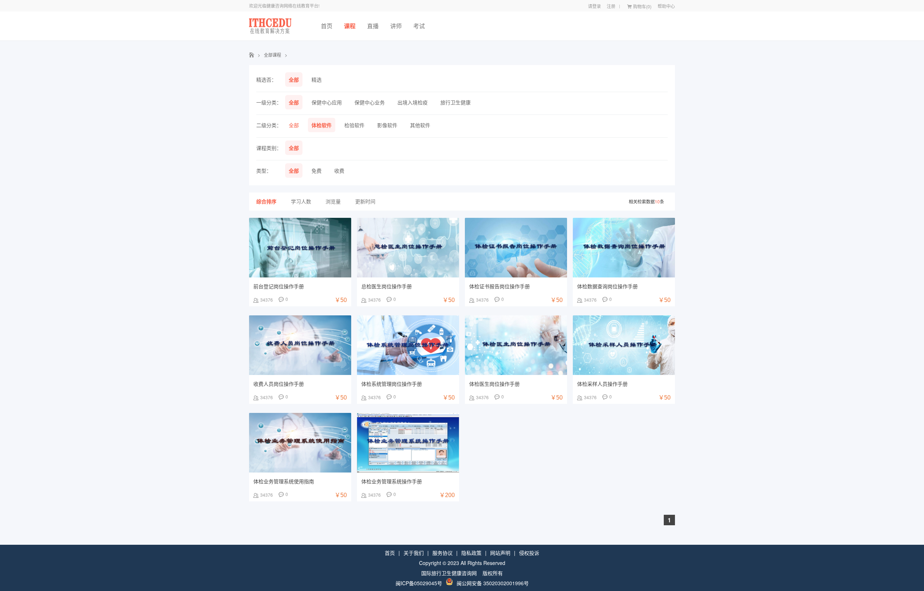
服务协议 (442, 552)
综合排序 (266, 201)
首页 (326, 26)
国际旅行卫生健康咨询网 (449, 573)
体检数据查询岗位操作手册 (607, 286)
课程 (350, 26)
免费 (316, 170)
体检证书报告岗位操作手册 (499, 286)
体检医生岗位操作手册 (494, 383)
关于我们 (414, 552)
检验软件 (354, 125)
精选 (316, 79)
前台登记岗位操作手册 (278, 286)
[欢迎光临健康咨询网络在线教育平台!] (270, 26)
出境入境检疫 (412, 102)
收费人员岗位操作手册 (278, 383)
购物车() (642, 6)
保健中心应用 (326, 102)
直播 (373, 26)
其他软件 (420, 125)
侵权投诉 (529, 552)
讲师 (396, 26)
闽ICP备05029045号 (419, 583)
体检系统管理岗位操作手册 (391, 383)
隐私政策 (471, 552)
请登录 (594, 6)
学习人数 (301, 201)
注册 (611, 6)
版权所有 (493, 573)
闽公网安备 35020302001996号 (493, 583)
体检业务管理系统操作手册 (391, 481)
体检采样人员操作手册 (602, 383)
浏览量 (333, 201)
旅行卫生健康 (455, 102)
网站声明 (500, 552)
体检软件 (321, 125)
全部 (294, 79)
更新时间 (365, 201)
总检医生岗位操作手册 (386, 286)
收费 (339, 170)
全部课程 (272, 55)
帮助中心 (666, 6)
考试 (419, 26)
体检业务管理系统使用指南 (283, 481)
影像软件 (387, 125)
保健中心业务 (369, 102)
